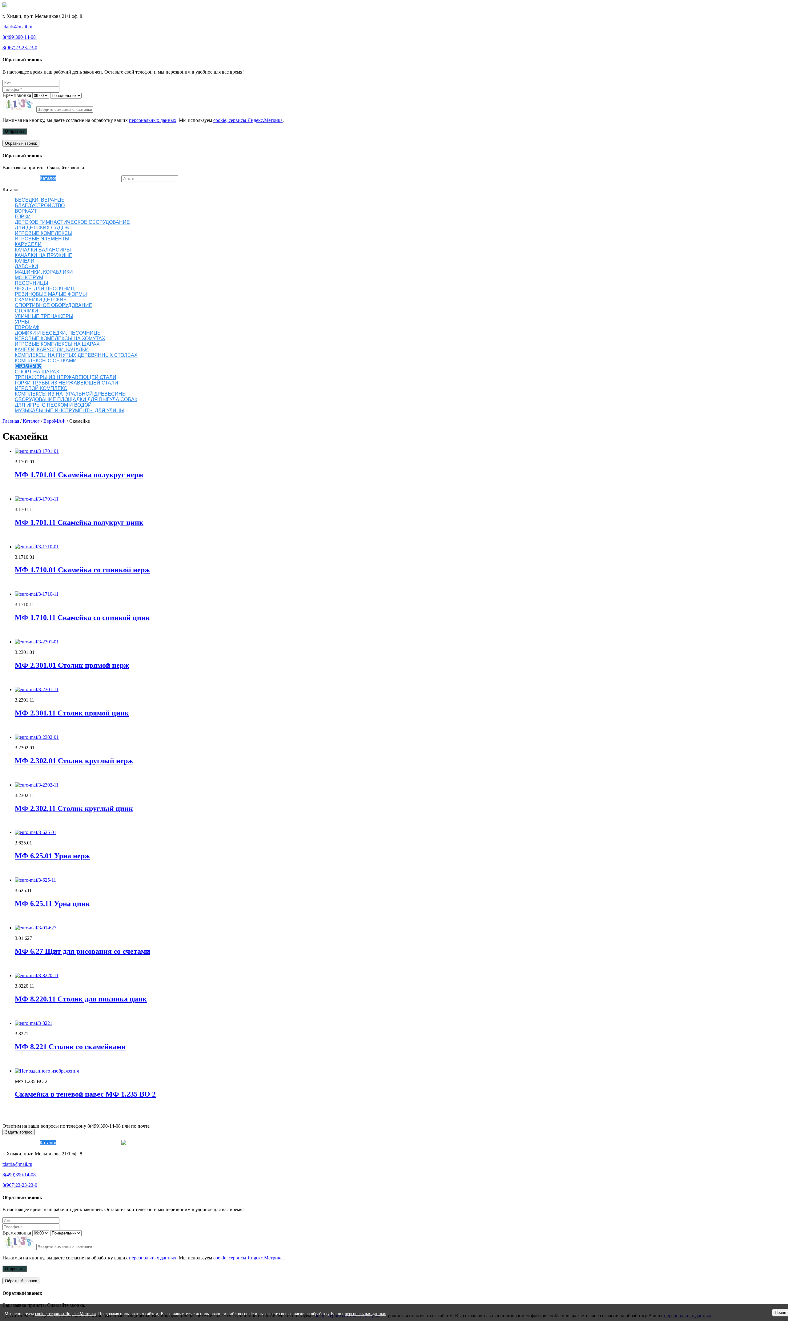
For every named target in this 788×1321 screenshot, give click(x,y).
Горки (23, 216)
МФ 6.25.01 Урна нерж (52, 856)
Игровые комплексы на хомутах (60, 338)
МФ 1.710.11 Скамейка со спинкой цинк (82, 618)
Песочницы (31, 283)
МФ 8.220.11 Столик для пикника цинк (81, 999)
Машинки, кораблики (44, 272)
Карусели (28, 244)
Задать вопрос (18, 1132)
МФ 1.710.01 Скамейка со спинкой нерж (82, 570)
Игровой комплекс (41, 388)
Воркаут (26, 211)
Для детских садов (42, 227)
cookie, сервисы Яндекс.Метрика (248, 120)
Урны (22, 321)
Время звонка (16, 95)
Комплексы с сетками (46, 360)
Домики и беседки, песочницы (58, 333)
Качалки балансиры (43, 249)
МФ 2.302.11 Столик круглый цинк (74, 808)
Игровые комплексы (43, 233)
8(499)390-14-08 (19, 37)
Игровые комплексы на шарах (57, 344)
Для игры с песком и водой (53, 405)
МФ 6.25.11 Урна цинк (52, 904)
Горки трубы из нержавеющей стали (66, 382)
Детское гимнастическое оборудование (72, 222)
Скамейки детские (41, 299)
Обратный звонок (21, 143)
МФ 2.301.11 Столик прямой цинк (72, 713)
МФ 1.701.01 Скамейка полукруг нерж (79, 475)
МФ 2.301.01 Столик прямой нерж (72, 665)
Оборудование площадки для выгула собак (76, 399)
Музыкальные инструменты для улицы (69, 410)
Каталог (48, 178)
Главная (10, 421)
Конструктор (69, 178)
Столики (26, 310)
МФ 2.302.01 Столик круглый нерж (74, 761)
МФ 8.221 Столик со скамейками (70, 1047)
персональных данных (152, 120)
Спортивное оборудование (53, 305)
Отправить (15, 131)
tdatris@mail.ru (17, 26)
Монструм (29, 277)
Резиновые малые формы (51, 294)
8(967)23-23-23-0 (19, 47)
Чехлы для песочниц (44, 288)
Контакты (111, 178)
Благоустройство (40, 205)
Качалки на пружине (43, 255)
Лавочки (26, 266)
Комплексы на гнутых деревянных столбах (76, 355)
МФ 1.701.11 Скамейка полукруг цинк (79, 522)
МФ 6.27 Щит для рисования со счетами (82, 951)
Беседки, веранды (40, 200)
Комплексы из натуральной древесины (71, 394)
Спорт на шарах (37, 371)
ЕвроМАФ (27, 327)
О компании (27, 178)
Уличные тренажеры (44, 316)
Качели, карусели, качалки (52, 349)
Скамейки (28, 366)
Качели (24, 261)
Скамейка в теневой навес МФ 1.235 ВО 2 (85, 1094)
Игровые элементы (42, 238)
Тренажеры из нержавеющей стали (65, 377)
